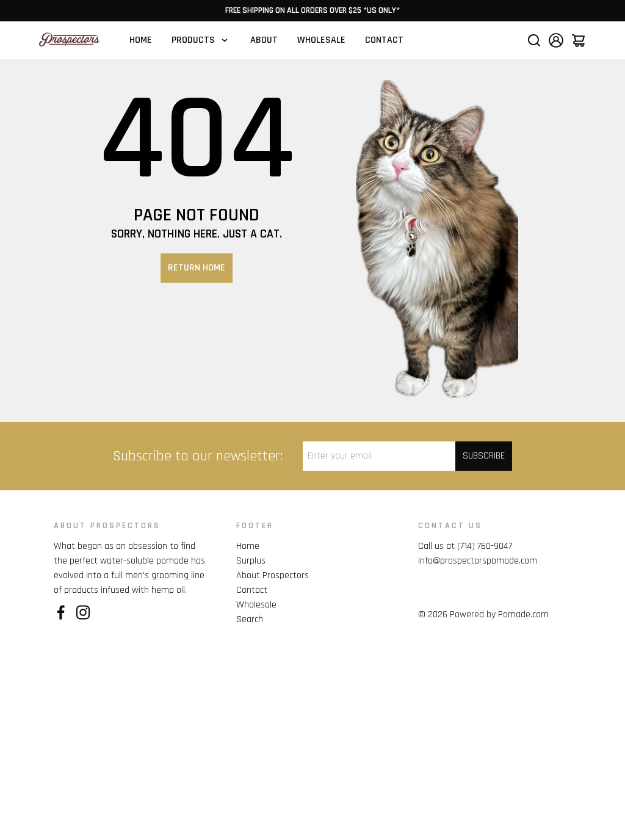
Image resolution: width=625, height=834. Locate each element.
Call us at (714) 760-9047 (465, 546)
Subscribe (484, 455)
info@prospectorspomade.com (477, 560)
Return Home (196, 267)
